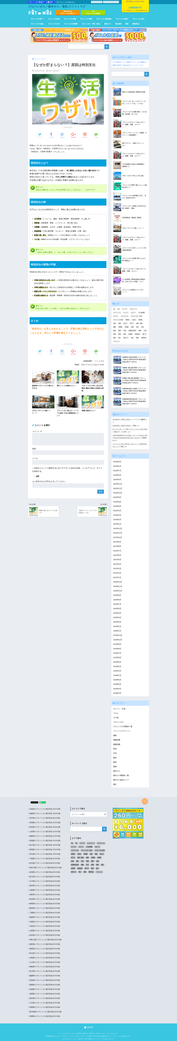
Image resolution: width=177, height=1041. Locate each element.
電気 (137, 337)
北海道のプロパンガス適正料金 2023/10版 (44, 809)
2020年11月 (117, 586)
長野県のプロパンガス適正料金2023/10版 (44, 894)
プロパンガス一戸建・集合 (90, 24)
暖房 (119, 330)
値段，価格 (139, 323)
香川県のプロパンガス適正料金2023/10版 (44, 971)
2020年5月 (117, 613)
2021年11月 (117, 533)
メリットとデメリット (122, 731)
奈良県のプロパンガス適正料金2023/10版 (44, 935)
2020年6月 (117, 609)
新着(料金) (135, 24)
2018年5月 (117, 684)
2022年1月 (117, 524)
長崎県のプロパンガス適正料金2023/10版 (44, 994)
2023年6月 (117, 475)
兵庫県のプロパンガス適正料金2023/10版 (44, 930)
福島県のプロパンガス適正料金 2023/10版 (44, 836)
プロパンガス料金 (53, 19)
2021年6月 (117, 555)
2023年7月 (117, 471)
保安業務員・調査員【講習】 (121, 419)
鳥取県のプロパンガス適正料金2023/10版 (44, 944)
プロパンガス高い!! (37, 19)
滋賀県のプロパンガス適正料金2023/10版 (44, 917)
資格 (114, 337)
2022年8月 (117, 502)
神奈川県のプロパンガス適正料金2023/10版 (45, 867)
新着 (126, 24)
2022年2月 (117, 520)
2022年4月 (117, 511)
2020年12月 (117, 582)
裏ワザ (144, 334)
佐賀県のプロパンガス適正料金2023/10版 (44, 989)
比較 (125, 330)
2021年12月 (117, 528)
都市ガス (107, 24)
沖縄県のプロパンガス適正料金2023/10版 (44, 1016)
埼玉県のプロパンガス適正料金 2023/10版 (44, 854)
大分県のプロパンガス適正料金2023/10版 (44, 1003)
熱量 (140, 330)
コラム (96, 361)
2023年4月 (117, 480)
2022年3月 (117, 515)
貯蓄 (102, 365)
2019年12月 (117, 635)
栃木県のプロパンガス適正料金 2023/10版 (44, 845)
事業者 (127, 319)
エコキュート (133, 309)
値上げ (125, 323)
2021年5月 (117, 560)
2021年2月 (117, 573)
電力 (132, 337)
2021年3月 (117, 569)
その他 (115, 718)
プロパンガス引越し (37, 24)
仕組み (134, 319)
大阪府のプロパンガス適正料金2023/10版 (44, 926)
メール (35, 458)
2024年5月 (117, 462)
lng (114, 309)
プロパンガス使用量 (70, 24)
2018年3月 (117, 693)
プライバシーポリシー (111, 2)
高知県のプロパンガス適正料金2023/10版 (44, 980)
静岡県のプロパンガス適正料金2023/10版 (44, 903)
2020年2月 (117, 626)
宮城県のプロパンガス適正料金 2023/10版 (44, 822)
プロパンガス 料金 (136, 316)
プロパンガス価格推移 (103, 19)
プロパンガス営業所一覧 (122, 726)
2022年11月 (117, 488)
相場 (114, 334)
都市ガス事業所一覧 (121, 775)
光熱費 (120, 327)
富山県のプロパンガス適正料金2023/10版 (44, 876)
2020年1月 (117, 631)
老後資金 (137, 334)
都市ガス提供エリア (121, 780)
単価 (132, 327)
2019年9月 (117, 644)
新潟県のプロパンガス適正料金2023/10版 (44, 872)
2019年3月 (117, 671)
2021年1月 (117, 577)
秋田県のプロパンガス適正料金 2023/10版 (44, 827)
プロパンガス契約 (121, 19)
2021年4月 (117, 564)
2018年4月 (117, 689)
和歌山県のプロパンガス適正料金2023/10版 (45, 940)
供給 (114, 323)
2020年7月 (117, 604)
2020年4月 (117, 617)
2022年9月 (117, 497)
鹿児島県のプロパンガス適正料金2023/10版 (45, 1012)
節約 (96, 365)
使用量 (140, 319)
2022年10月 (117, 493)
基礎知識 (116, 740)
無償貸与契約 (132, 330)
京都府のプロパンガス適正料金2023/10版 (44, 922)
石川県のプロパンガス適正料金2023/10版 (44, 881)
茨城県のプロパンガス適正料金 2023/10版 (44, 840)
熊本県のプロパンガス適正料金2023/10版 (44, 998)
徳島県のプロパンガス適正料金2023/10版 (44, 967)
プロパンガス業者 (85, 19)
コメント (37, 431)
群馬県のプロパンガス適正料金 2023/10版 (44, 849)
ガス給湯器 (141, 312)
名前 (34, 449)
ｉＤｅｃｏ (116, 341)
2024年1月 (117, 466)
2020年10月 (117, 591)
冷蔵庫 (126, 327)
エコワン (125, 312)
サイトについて (97, 2)
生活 (102, 361)
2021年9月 (117, 542)
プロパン (115, 316)
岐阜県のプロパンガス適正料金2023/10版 (44, 899)
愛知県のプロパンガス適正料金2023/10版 (44, 908)
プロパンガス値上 (138, 19)
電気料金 (143, 337)
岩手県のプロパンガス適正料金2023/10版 (44, 818)
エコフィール (117, 312)
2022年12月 (117, 484)
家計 (83, 365)
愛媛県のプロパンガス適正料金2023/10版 (44, 976)
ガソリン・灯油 (119, 709)
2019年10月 (117, 640)
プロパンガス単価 (69, 19)
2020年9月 (117, 595)
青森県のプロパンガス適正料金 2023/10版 (44, 813)
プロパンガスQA (54, 24)
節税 (119, 334)
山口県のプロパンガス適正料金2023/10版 (44, 962)
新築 (114, 330)
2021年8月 (117, 546)
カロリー (133, 312)
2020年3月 (117, 622)
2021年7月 (117, 551)
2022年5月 (117, 506)
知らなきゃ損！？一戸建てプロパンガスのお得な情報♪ (130, 429)
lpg (118, 309)
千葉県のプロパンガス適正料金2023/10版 (44, 858)
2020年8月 (117, 600)
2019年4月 (117, 666)
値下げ (132, 323)
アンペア (124, 309)
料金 (142, 327)
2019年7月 (117, 653)
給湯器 (130, 334)
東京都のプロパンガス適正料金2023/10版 (44, 863)
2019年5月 (117, 662)
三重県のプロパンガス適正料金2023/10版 (44, 913)
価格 (119, 323)
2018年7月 (117, 675)
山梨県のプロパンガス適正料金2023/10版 (44, 890)
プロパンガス (124, 316)
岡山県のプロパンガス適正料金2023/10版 (44, 953)
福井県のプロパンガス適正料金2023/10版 (44, 885)
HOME (89, 1027)
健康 (114, 327)
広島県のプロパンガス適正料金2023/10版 (44, 958)
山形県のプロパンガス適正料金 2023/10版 (44, 831)
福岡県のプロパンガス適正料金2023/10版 (44, 985)
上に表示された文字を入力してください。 (49, 481)
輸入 (119, 337)
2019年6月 (117, 658)
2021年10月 (117, 537)
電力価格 (118, 24)
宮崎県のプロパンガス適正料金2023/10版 (44, 1007)
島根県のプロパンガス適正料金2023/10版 (44, 949)
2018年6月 (117, 680)
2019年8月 (117, 649)
